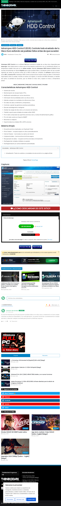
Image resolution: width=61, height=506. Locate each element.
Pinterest (7, 397)
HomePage (35, 160)
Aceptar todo (31, 499)
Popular (16, 355)
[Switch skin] (53, 6)
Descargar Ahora (30, 60)
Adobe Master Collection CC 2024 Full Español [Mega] (26, 367)
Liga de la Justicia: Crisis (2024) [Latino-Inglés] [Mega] (43, 433)
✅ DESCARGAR (26, 226)
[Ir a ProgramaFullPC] (30, 342)
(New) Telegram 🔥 (10, 393)
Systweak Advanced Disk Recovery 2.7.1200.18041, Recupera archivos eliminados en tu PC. (30, 285)
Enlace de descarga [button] (9, 218)
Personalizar (10, 499)
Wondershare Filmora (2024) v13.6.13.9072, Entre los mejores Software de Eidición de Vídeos (50, 284)
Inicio (3, 40)
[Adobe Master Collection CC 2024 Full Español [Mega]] (5, 369)
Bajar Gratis (36, 246)
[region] (20, 492)
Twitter (6, 407)
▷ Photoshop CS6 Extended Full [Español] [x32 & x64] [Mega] (28, 360)
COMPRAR (52, 260)
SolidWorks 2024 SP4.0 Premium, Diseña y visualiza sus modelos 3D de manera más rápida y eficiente (10, 285)
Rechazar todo (20, 499)
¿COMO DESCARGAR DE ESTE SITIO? (31, 208)
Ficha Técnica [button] (6, 214)
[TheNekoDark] (8, 5)
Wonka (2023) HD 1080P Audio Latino (14, 432)
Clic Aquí (50, 239)
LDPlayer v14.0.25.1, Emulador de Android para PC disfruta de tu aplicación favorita (29, 1)
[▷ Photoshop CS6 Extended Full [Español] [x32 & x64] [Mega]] (5, 362)
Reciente (44, 355)
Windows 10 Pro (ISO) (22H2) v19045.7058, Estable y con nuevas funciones (31, 374)
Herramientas (9, 40)
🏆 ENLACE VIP (38, 226)
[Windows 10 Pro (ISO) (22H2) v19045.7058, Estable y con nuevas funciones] (5, 377)
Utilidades (19, 45)
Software (13, 45)
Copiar (37, 234)
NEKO (5, 54)
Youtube (6, 404)
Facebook (7, 400)
